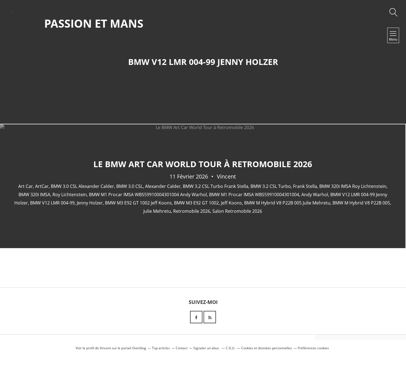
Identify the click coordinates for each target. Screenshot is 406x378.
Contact (182, 348)
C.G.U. (230, 348)
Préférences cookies (313, 348)
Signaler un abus (206, 348)
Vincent (105, 348)
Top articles (161, 348)
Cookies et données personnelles (266, 348)
